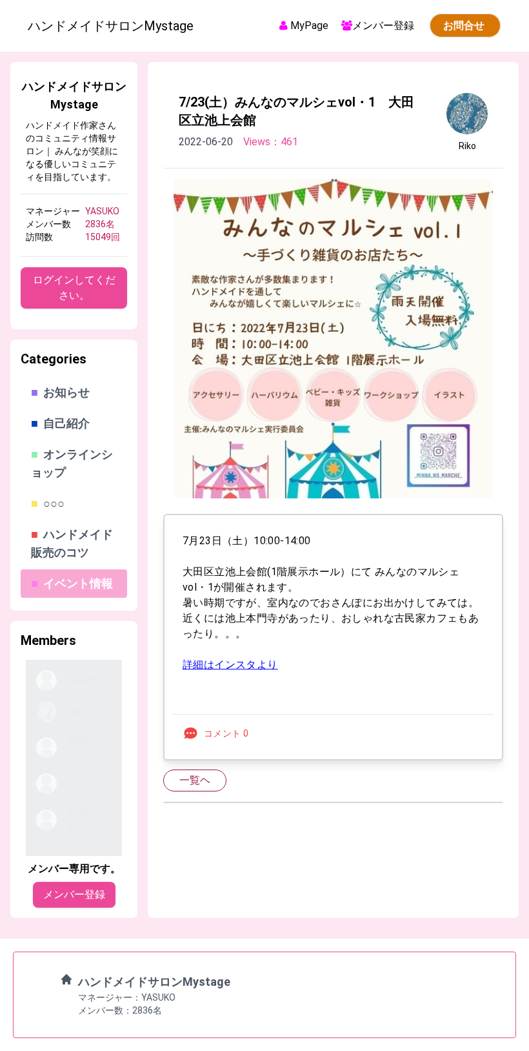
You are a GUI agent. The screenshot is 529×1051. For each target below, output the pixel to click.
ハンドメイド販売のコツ (72, 543)
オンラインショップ (72, 463)
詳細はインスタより (230, 664)
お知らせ (60, 392)
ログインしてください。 (74, 287)
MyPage (309, 25)
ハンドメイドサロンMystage (154, 981)
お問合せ (465, 25)
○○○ (48, 503)
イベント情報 (78, 583)
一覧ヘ (194, 780)
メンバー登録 (384, 25)
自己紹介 (60, 423)
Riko (467, 146)
